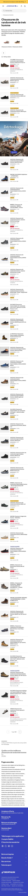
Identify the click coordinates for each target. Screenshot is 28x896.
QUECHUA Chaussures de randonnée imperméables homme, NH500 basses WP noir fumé (18, 321)
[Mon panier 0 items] (25, 6)
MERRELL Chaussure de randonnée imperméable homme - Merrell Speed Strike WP (18, 484)
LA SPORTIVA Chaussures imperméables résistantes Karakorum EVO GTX (17, 335)
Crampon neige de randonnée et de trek (11, 782)
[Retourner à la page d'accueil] (12, 6)
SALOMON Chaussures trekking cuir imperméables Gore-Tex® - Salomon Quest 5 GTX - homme (18, 692)
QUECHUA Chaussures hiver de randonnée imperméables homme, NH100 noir (18, 454)
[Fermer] (25, 2)
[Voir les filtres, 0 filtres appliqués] (3, 53)
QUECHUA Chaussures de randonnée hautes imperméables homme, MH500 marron (18, 380)
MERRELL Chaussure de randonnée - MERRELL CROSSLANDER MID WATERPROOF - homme (16, 585)
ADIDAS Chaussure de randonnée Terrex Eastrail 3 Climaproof (17, 710)
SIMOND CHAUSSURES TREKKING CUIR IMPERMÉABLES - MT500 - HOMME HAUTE (18, 599)
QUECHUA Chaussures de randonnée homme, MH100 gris (18, 110)
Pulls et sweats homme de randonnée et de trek (13, 790)
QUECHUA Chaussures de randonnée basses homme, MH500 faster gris (17, 469)
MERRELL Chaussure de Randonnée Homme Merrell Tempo (17, 566)
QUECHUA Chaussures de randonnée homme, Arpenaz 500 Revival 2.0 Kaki (17, 271)
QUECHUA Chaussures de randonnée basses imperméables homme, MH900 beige (18, 257)
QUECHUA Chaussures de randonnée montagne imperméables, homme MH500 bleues (18, 363)
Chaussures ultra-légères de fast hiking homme (13, 765)
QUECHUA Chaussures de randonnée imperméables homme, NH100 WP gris (17, 161)
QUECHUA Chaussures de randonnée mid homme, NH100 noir (18, 425)
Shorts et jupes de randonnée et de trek (11, 796)
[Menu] (3, 6)
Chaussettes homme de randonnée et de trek (13, 769)
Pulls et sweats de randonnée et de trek (11, 788)
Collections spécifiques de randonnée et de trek (13, 792)
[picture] (4, 63)
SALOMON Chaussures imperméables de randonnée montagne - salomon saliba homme (17, 411)
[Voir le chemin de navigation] (2, 15)
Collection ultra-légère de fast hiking (11, 777)
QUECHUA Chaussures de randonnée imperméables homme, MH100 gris (17, 439)
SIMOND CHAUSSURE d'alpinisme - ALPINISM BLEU (18, 175)
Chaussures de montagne (8, 767)
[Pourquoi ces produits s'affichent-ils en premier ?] (2, 57)
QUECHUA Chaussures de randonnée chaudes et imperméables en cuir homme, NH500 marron (18, 642)
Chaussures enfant (17, 46)
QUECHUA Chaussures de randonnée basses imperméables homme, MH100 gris (18, 190)
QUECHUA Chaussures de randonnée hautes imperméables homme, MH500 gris (18, 240)
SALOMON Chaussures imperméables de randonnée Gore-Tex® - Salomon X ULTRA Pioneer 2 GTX (17, 306)
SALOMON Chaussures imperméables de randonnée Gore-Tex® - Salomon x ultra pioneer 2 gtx (17, 658)
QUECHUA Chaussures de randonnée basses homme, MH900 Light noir (17, 79)
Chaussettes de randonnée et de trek (11, 771)
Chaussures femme (7, 46)
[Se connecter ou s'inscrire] (21, 6)
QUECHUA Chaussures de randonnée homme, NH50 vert (18, 503)
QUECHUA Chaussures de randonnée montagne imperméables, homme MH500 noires (18, 550)
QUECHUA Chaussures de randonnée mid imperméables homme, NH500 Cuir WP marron (18, 674)
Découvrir (14, 152)
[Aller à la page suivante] (20, 732)
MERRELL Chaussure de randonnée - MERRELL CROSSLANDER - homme (16, 206)
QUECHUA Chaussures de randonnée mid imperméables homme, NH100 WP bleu (18, 349)
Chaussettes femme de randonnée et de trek (13, 805)
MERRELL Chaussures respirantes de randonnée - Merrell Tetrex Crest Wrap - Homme (17, 628)
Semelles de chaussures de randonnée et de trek (14, 800)
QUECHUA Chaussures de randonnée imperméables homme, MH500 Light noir (17, 396)
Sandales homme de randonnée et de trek (12, 775)
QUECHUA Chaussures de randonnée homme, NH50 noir (17, 95)
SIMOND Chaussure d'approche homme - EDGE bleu (18, 517)
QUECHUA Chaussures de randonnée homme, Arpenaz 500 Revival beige (17, 220)
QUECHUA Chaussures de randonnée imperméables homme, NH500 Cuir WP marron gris (18, 613)
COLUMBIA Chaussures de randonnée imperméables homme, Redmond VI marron (17, 61)
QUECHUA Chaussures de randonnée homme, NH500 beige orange (18, 534)
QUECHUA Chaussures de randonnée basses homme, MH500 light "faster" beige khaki (18, 291)
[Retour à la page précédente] (8, 732)
